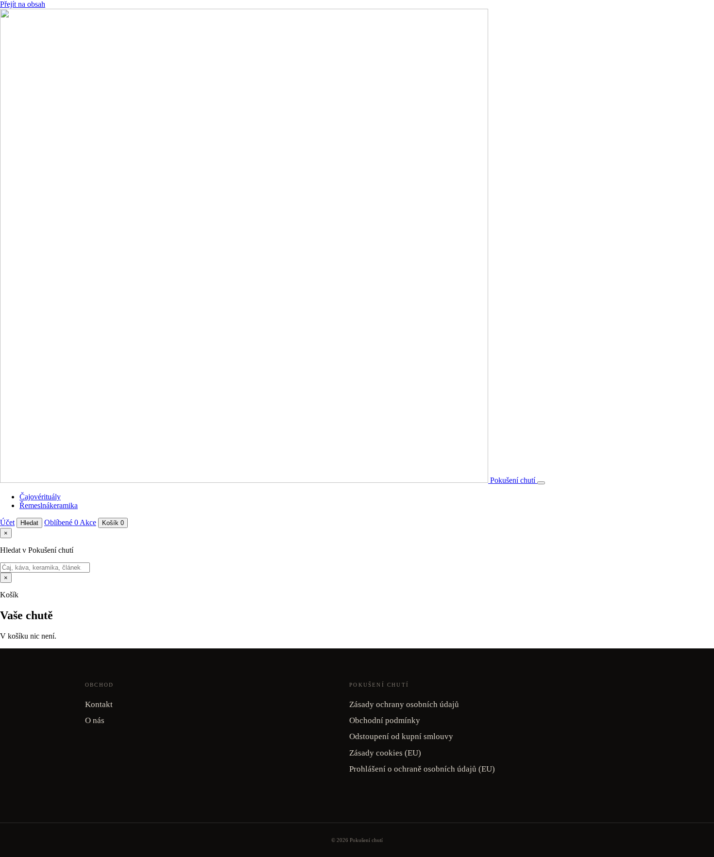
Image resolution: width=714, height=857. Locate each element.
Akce (88, 522)
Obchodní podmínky (384, 720)
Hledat (29, 523)
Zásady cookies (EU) (385, 753)
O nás (94, 720)
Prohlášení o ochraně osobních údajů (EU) (422, 769)
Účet (7, 522)
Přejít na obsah (22, 4)
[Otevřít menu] (541, 482)
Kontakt (99, 704)
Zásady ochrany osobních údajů (404, 704)
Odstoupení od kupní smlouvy (401, 736)
